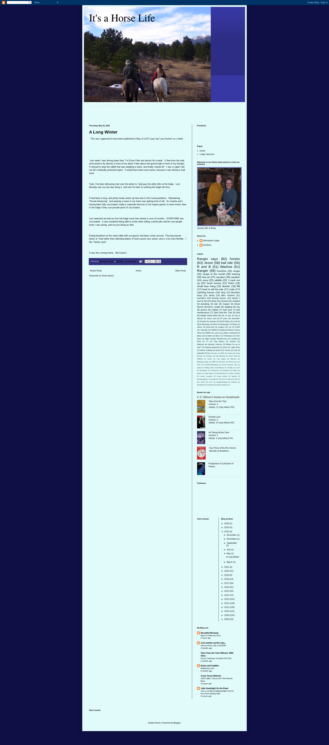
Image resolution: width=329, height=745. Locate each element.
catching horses (206, 292)
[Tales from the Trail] (203, 407)
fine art (206, 277)
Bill (238, 286)
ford (238, 312)
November (232, 539)
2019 (227, 575)
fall (220, 321)
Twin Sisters (219, 341)
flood (214, 301)
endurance (215, 370)
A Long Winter (103, 132)
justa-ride (210, 327)
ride (216, 304)
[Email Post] (140, 261)
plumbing (205, 304)
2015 (227, 591)
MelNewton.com (207, 668)
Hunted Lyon (215, 417)
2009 (227, 615)
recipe (236, 271)
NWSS (214, 330)
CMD (222, 353)
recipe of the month (214, 274)
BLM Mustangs (203, 324)
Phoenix (222, 362)
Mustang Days (203, 362)
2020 (227, 571)
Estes (231, 283)
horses (235, 259)
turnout (224, 301)
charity (230, 368)
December (232, 535)
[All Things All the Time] (203, 438)
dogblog (228, 307)
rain (235, 350)
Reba (234, 324)
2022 (227, 531)
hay (238, 307)
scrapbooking (221, 382)
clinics (199, 327)
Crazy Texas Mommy (211, 676)
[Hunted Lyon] (203, 422)
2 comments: (131, 261)
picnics (204, 310)
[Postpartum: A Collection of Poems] (203, 469)
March (230, 562)
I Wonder (204, 330)
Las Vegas (221, 359)
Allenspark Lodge (211, 240)
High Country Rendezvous (216, 339)
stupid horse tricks (209, 315)
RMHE (208, 333)
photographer (202, 379)
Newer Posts (96, 271)
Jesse (208, 263)
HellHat (200, 359)
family (212, 295)
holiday (215, 310)
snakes (234, 382)
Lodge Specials (207, 154)
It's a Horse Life (122, 17)
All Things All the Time (219, 432)
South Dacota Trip (229, 365)
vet (230, 327)
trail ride (227, 263)
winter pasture (221, 385)
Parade (203, 321)
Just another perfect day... (213, 643)
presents (214, 379)
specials (200, 353)
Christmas (227, 336)
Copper (226, 304)
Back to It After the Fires (211, 636)
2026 (227, 523)
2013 (227, 599)
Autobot (236, 301)
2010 (227, 611)
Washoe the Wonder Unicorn (209, 344)
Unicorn (233, 341)
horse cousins (206, 376)
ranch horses (226, 379)
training (236, 274)
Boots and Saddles (210, 666)
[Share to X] (153, 261)
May (229, 553)
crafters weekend (229, 333)
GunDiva (207, 245)
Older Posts (180, 271)
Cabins (230, 353)
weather (235, 277)
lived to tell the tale (212, 289)
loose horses (214, 283)
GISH (237, 327)
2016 (227, 587)
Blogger (177, 723)
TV (207, 341)
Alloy (223, 292)
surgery (221, 327)
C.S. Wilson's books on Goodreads (218, 397)
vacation (220, 277)
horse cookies (234, 373)
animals (213, 321)
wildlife (218, 280)
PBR (214, 362)
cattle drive (235, 347)
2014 (227, 595)
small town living (206, 286)
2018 (227, 579)
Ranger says (207, 259)
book (225, 347)
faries (235, 370)
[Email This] (146, 261)
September (232, 543)
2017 (227, 583)
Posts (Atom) (108, 276)
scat (210, 382)
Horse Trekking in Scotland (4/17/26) (216, 658)
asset (199, 368)
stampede (201, 385)
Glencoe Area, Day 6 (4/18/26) (213, 645)
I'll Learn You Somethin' (230, 318)
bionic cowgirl (214, 307)
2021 (227, 567)
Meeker (233, 359)
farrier (199, 373)
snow (205, 280)
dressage (203, 370)
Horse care (211, 318)
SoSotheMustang (211, 365)
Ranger (202, 270)
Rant (199, 341)
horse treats (222, 376)
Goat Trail (233, 356)
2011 (227, 607)
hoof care (227, 310)
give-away (209, 373)
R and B (204, 267)
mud (235, 321)
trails (232, 289)
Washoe (226, 267)
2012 (227, 603)
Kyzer (210, 359)
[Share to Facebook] (156, 261)
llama (199, 336)
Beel (215, 324)
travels (210, 385)
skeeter (226, 286)
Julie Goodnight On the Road (214, 688)
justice (218, 350)
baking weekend (212, 347)
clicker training (206, 350)
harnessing (220, 373)
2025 (227, 527)
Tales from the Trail (223, 312)
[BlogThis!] (149, 261)
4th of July (226, 316)
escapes (226, 370)
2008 (227, 619)
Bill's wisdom (227, 295)
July (229, 549)
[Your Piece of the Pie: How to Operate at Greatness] (203, 453)
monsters (201, 298)
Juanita (234, 339)
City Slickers (220, 356)
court (238, 368)
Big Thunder (212, 353)
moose (227, 350)
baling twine (209, 368)
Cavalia (209, 356)
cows (216, 333)
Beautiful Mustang (209, 633)
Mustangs (225, 324)
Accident (208, 336)
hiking (227, 321)
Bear (218, 336)
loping (234, 376)
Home (138, 271)
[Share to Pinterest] (159, 261)
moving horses (219, 298)
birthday (221, 368)
